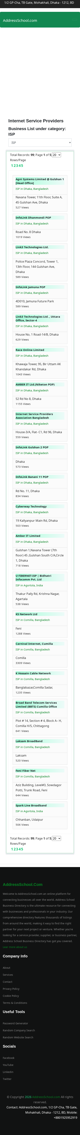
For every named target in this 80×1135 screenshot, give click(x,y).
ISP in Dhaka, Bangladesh (32, 189)
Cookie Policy (11, 996)
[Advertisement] (40, 71)
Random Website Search (18, 1037)
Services (8, 974)
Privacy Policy (11, 988)
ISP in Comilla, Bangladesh (33, 620)
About (6, 967)
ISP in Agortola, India (29, 585)
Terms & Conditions (15, 1003)
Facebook (8, 1058)
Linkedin (8, 1072)
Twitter (7, 1079)
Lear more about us (15, 947)
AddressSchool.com (20, 20)
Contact (7, 981)
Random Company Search (19, 1030)
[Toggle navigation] (74, 20)
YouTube (8, 1065)
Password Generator (15, 1023)
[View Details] (31, 207)
